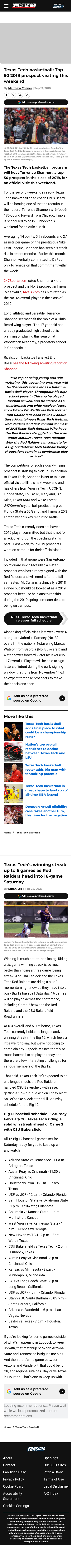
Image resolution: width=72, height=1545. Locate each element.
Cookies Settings (16, 1506)
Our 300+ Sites (55, 1465)
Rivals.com (31, 292)
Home (7, 832)
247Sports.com (15, 281)
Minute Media (23, 1515)
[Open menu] (6, 5)
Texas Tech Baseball (27, 1427)
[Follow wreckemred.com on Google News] (62, 698)
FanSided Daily (14, 1472)
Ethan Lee (15, 888)
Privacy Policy (13, 1479)
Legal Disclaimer (56, 1486)
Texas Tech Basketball (28, 832)
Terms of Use (54, 1479)
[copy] (27, 95)
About (7, 1458)
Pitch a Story (53, 1472)
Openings (51, 1458)
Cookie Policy (13, 1486)
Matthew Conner (20, 88)
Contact (9, 1465)
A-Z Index (51, 1493)
